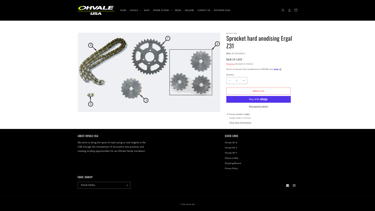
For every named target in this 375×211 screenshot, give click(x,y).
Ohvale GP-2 (231, 147)
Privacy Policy (231, 168)
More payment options (258, 106)
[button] (135, 10)
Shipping (230, 64)
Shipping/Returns (233, 163)
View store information (240, 122)
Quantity (230, 74)
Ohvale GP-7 (231, 153)
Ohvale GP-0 (231, 142)
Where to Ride (231, 158)
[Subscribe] (127, 185)
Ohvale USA (190, 204)
